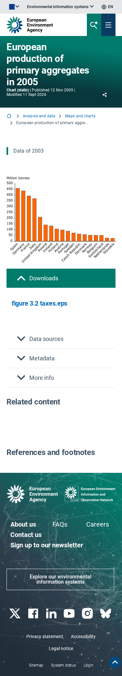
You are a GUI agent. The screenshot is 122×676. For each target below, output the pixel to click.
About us (23, 524)
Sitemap (36, 665)
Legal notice (61, 648)
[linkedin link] (52, 613)
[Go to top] (115, 662)
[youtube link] (70, 613)
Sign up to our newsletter (46, 545)
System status (63, 665)
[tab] (61, 278)
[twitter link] (15, 613)
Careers (97, 524)
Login (88, 665)
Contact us (26, 535)
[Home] (10, 116)
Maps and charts (80, 116)
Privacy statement (44, 636)
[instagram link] (88, 613)
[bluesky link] (106, 613)
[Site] (41, 24)
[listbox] (60, 7)
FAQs (59, 524)
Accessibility (83, 636)
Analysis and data (39, 116)
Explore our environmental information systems (60, 579)
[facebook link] (33, 613)
